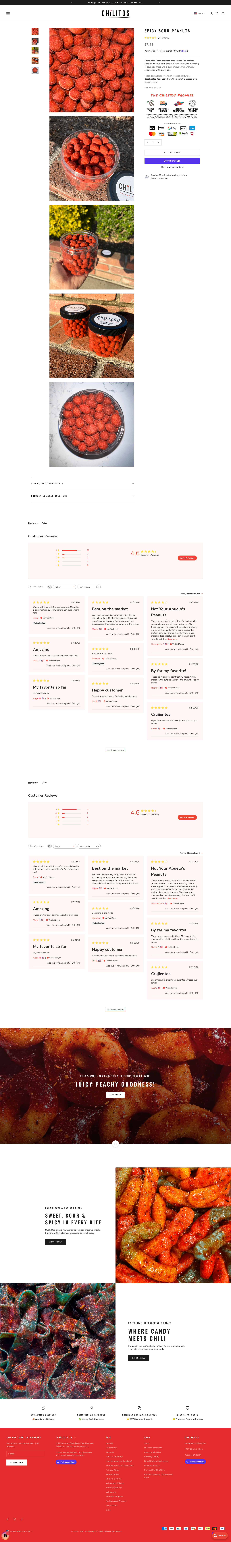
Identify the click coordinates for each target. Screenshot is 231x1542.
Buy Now (115, 1095)
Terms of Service (114, 1487)
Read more (172, 639)
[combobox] (64, 587)
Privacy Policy (112, 1470)
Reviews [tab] (33, 523)
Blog (108, 1510)
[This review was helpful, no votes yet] (73, 628)
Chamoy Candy (151, 1456)
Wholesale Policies (115, 1483)
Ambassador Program (116, 1501)
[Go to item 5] (35, 70)
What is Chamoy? (114, 1456)
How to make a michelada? (119, 1461)
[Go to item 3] (35, 51)
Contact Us (111, 1447)
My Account (111, 1505)
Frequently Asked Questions (120, 1465)
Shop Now (55, 1242)
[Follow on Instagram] (14, 1519)
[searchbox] (37, 587)
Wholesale (111, 1492)
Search (109, 1443)
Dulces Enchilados (153, 1447)
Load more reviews (115, 750)
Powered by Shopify (113, 1531)
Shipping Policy (113, 1479)
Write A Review (187, 558)
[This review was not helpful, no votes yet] (77, 628)
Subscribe (16, 1462)
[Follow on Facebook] (7, 1519)
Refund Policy (112, 1474)
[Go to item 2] (35, 41)
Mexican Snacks (152, 1465)
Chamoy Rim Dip (152, 1452)
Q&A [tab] (44, 523)
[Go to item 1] (35, 31)
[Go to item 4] (35, 60)
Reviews (110, 1452)
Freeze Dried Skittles (154, 1470)
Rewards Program (114, 1496)
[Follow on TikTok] (21, 1519)
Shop (146, 1443)
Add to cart (172, 153)
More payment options (172, 167)
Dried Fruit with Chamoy (156, 1461)
